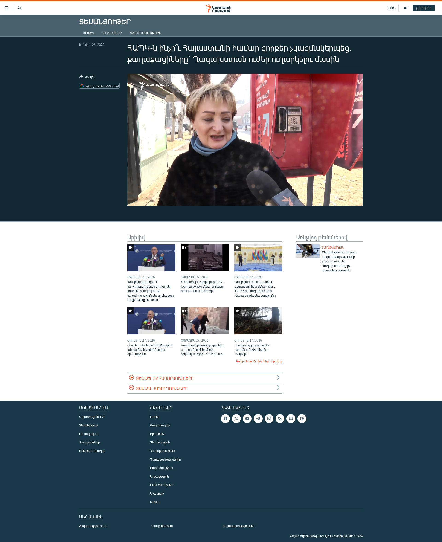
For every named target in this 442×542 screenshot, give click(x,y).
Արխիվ (88, 33)
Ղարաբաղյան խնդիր (165, 459)
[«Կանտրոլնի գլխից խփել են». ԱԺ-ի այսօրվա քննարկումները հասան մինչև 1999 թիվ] (205, 257)
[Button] (86, 78)
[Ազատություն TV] (406, 8)
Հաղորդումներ (89, 442)
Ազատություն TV (91, 417)
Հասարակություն (162, 451)
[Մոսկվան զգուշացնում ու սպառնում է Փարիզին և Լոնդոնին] (258, 320)
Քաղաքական (160, 425)
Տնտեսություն (160, 442)
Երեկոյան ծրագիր (92, 451)
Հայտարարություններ (238, 526)
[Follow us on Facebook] (225, 418)
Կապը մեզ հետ (162, 526)
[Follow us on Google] (301, 418)
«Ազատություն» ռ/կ (93, 526)
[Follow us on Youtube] (247, 418)
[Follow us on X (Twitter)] (236, 418)
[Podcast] (290, 418)
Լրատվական (88, 434)
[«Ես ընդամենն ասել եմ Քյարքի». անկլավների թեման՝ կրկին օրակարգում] (151, 320)
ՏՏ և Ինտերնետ (162, 485)
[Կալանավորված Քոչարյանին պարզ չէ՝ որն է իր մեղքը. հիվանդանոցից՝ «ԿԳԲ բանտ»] (205, 320)
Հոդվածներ (112, 33)
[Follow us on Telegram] (258, 418)
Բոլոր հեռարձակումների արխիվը (259, 361)
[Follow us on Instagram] (269, 418)
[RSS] (280, 418)
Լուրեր (154, 417)
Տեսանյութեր (88, 425)
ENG (392, 8)
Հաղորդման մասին (145, 33)
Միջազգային (159, 476)
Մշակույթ (157, 493)
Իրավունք (157, 434)
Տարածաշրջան (333, 247)
